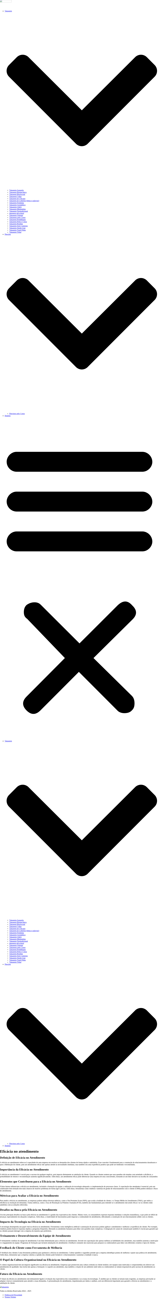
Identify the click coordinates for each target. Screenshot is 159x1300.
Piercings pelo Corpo (17, 414)
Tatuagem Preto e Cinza (18, 222)
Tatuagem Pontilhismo (17, 220)
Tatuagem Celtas (15, 197)
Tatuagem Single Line (17, 228)
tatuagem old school (16, 213)
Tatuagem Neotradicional (18, 211)
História (7, 416)
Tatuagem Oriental (16, 215)
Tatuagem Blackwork (17, 194)
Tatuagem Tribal (15, 232)
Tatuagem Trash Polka (17, 230)
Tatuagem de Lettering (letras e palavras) (24, 201)
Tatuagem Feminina (16, 203)
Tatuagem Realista (16, 224)
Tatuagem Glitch (15, 207)
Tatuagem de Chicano (17, 199)
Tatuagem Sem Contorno (18, 226)
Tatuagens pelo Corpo (17, 217)
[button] (79, 578)
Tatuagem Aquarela (16, 190)
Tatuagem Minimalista (17, 209)
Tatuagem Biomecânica (18, 192)
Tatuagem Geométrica (17, 205)
